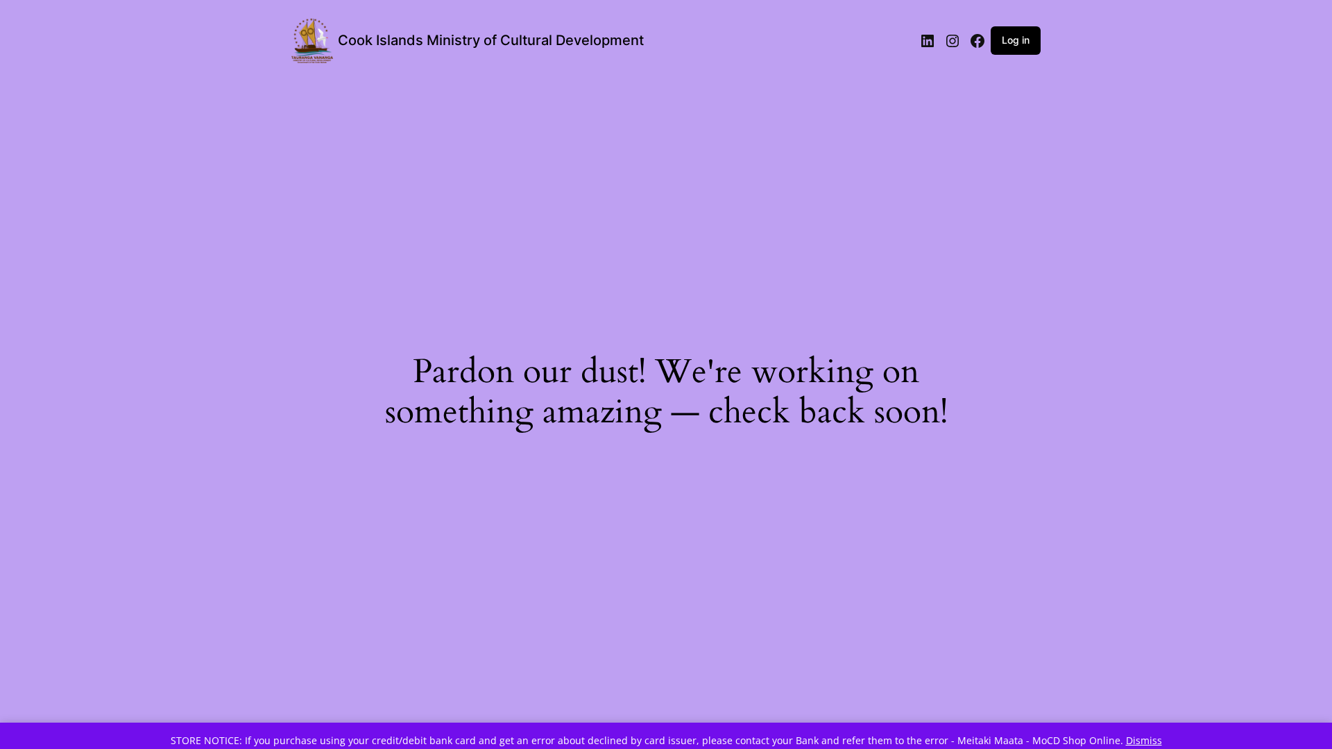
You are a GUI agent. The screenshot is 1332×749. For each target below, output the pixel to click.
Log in (1016, 40)
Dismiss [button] (1144, 740)
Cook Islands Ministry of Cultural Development (491, 40)
